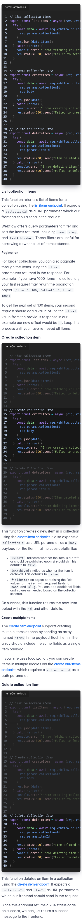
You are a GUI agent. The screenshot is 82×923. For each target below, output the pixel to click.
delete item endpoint (33, 884)
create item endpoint (33, 537)
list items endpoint (48, 205)
